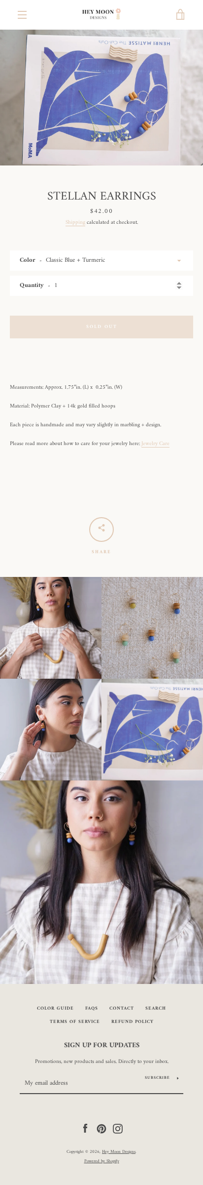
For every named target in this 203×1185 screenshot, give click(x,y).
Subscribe (157, 1077)
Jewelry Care (155, 444)
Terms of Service (75, 1022)
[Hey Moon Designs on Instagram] (118, 1128)
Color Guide (55, 1008)
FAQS (91, 1008)
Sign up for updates (101, 1046)
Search (155, 1008)
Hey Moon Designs (118, 1152)
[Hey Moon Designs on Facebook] (85, 1128)
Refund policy (132, 1022)
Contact (121, 1008)
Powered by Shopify (101, 1161)
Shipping (75, 222)
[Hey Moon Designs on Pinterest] (101, 1128)
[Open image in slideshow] (101, 97)
